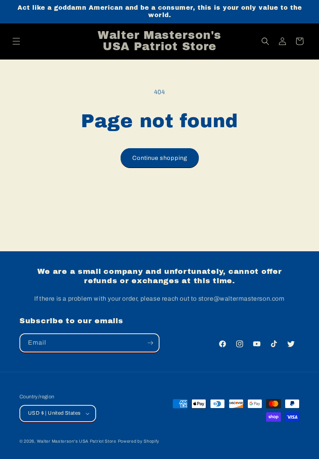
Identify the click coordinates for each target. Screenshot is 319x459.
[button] (16, 41)
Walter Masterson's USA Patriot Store (76, 441)
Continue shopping (159, 158)
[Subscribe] (150, 342)
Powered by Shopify (139, 441)
